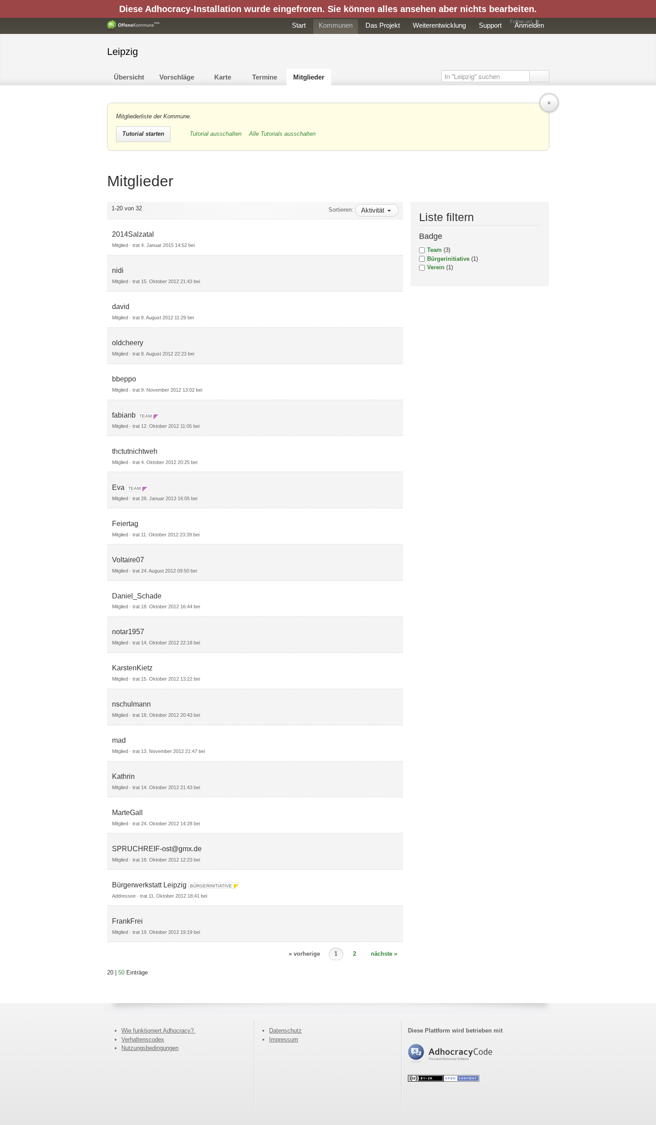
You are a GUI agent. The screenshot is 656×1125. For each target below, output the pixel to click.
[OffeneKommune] (133, 25)
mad (119, 740)
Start (299, 25)
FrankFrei (127, 921)
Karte (222, 77)
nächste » (384, 953)
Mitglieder (308, 77)
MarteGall (127, 812)
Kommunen (336, 25)
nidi (118, 270)
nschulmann (131, 704)
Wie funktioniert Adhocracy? (158, 1030)
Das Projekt (382, 25)
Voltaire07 (128, 560)
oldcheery (127, 343)
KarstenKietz (132, 668)
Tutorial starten (143, 133)
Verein (435, 267)
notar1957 (128, 632)
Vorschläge (176, 77)
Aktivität (373, 210)
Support (490, 25)
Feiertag (125, 523)
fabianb (124, 415)
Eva (118, 487)
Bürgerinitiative (448, 258)
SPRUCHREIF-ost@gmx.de (157, 849)
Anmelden (529, 25)
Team (434, 250)
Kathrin (123, 776)
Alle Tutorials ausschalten (282, 133)
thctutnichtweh (135, 451)
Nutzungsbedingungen (150, 1048)
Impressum (283, 1039)
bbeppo (124, 379)
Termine (264, 77)
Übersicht (129, 77)
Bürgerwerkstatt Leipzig (149, 885)
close (549, 103)
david (120, 306)
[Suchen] (539, 76)
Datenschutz (285, 1030)
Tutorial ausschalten (216, 133)
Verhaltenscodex (142, 1039)
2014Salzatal (133, 234)
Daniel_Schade (137, 596)
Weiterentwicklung (439, 25)
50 (121, 972)
